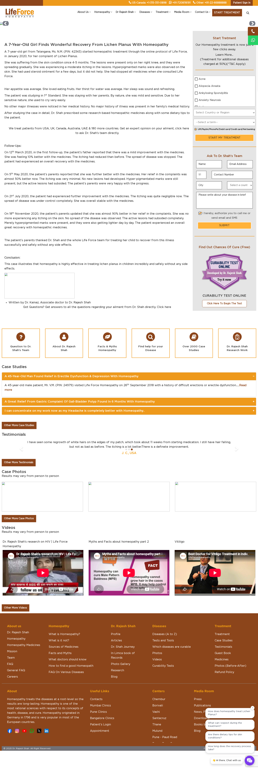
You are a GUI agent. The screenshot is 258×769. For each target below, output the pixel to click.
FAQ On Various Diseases (66, 672)
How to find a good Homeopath (71, 665)
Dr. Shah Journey (123, 646)
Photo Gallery (120, 664)
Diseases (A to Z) (164, 634)
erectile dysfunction (222, 385)
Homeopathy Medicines (23, 645)
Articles (116, 640)
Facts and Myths (60, 653)
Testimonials (223, 646)
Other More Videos (15, 608)
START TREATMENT (227, 12)
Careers (12, 676)
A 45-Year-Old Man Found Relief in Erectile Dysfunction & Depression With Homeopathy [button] (71, 376)
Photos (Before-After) (230, 665)
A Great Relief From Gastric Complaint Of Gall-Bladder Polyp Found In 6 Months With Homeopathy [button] (80, 401)
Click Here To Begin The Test (224, 303)
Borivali (157, 705)
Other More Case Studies (19, 425)
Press (198, 699)
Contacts (96, 699)
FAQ (10, 664)
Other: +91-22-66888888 (211, 3)
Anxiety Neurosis (210, 100)
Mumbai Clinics (100, 705)
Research (117, 670)
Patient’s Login (100, 724)
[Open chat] (249, 760)
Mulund (157, 730)
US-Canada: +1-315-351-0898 (149, 3)
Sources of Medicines (63, 646)
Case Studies (224, 640)
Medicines (222, 659)
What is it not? (59, 640)
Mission (12, 651)
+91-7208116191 (182, 3)
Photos (157, 653)
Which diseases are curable (171, 646)
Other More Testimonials (18, 462)
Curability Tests (163, 665)
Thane (156, 724)
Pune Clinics (98, 711)
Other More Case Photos (19, 518)
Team (11, 657)
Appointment (99, 730)
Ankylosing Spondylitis (213, 93)
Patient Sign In (241, 3)
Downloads (202, 718)
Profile (115, 634)
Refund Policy (224, 672)
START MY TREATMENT (224, 137)
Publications (202, 705)
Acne (202, 79)
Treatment (222, 634)
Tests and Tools (163, 640)
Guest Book (223, 653)
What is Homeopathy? (64, 634)
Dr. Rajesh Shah (18, 632)
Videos (157, 659)
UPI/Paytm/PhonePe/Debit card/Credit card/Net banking (226, 129)
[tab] (129, 376)
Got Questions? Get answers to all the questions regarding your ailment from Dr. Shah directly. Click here (97, 307)
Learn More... (224, 54)
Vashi (156, 711)
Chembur (158, 699)
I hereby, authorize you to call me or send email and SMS (226, 215)
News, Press (202, 711)
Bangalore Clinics (102, 718)
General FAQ (16, 670)
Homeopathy (16, 638)
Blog (114, 676)
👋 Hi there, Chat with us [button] (227, 760)
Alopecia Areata (209, 86)
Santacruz (159, 718)
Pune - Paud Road (164, 737)
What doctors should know (68, 659)
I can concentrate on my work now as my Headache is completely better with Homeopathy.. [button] (75, 410)
